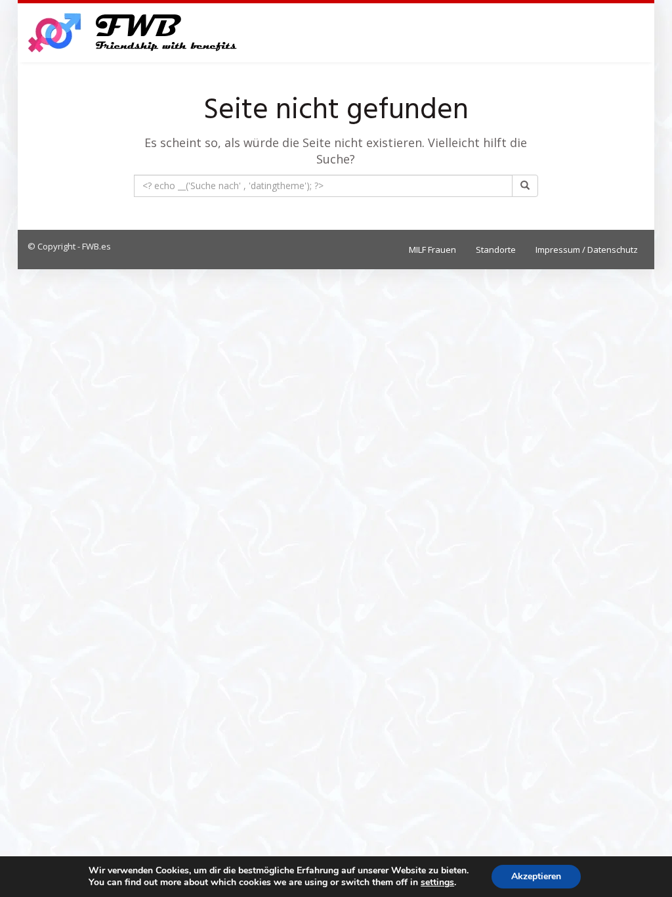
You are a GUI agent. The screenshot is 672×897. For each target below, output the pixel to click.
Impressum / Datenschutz (587, 249)
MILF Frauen (432, 249)
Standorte (496, 249)
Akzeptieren (536, 876)
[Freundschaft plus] (134, 33)
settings (437, 882)
